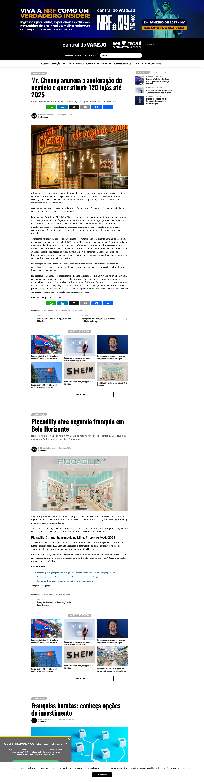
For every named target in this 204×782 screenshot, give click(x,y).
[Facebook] (96, 107)
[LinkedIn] (62, 107)
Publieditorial (92, 63)
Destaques (49, 594)
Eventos (137, 63)
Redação (44, 117)
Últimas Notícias (79, 310)
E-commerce (78, 63)
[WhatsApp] (51, 107)
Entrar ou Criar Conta (152, 44)
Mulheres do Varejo (122, 63)
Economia (45, 63)
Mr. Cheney (65, 310)
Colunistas (106, 63)
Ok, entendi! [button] (102, 775)
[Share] (108, 107)
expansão (49, 310)
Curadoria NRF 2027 (154, 63)
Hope (72, 211)
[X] (74, 107)
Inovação (67, 63)
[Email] (85, 107)
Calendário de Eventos (72, 55)
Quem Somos (90, 55)
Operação (56, 63)
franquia (43, 519)
